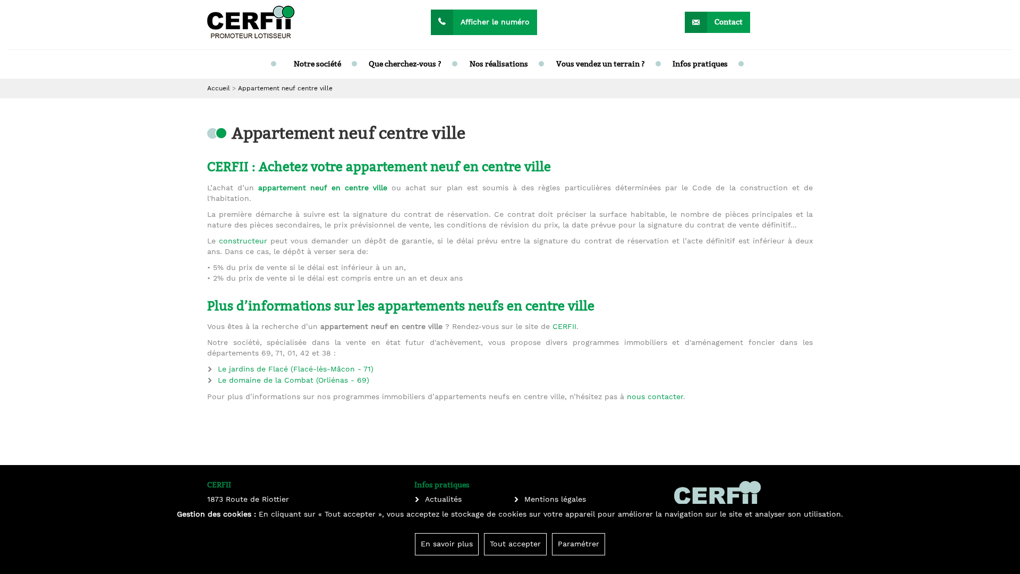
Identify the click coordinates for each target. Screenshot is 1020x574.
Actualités (443, 499)
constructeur (243, 241)
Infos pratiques (700, 64)
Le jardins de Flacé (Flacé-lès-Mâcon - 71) (295, 369)
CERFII (564, 327)
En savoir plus (447, 544)
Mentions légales (555, 499)
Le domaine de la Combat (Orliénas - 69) (293, 380)
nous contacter (655, 397)
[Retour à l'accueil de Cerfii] (251, 22)
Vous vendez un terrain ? (600, 64)
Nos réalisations (499, 64)
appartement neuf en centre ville (322, 188)
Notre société (317, 64)
